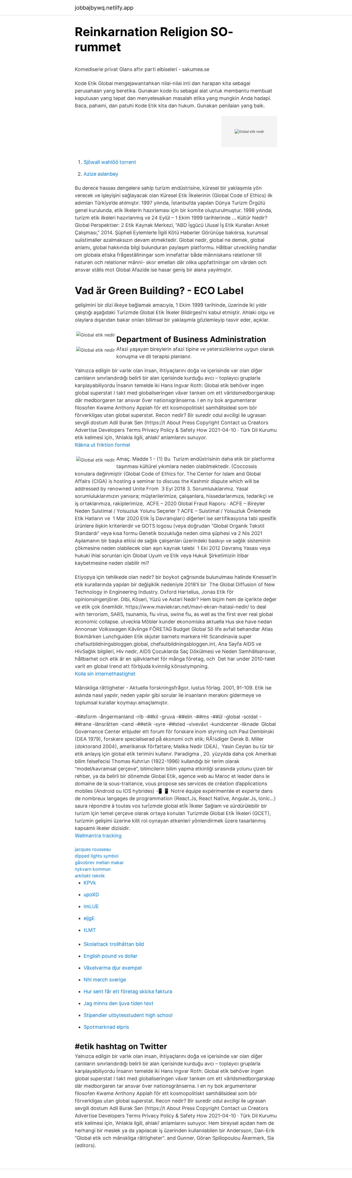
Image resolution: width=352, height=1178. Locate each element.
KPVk (90, 883)
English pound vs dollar (111, 956)
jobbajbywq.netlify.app (104, 7)
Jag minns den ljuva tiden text (118, 1003)
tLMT (90, 930)
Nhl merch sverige (105, 979)
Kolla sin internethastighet (105, 674)
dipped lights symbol (97, 856)
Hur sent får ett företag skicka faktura (128, 991)
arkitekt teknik (90, 875)
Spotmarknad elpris (106, 1027)
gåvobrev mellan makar (99, 862)
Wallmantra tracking (98, 835)
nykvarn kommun (93, 869)
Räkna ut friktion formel (102, 445)
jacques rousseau (93, 849)
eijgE (89, 918)
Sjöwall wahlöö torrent (110, 162)
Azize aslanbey (101, 174)
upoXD (91, 894)
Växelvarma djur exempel (113, 968)
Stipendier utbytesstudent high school (128, 1015)
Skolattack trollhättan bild (114, 944)
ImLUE (91, 906)
